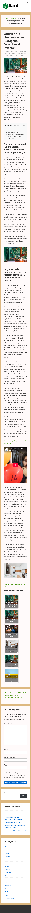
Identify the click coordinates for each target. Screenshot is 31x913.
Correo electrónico (9, 757)
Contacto (13, 909)
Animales (7, 853)
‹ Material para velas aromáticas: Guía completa (9, 695)
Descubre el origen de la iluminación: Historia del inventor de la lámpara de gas (15, 130)
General (13, 18)
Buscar (5, 792)
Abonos (7, 846)
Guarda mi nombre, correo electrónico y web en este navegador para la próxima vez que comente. (15, 775)
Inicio (7, 18)
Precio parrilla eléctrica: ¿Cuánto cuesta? (15, 830)
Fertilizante (8, 872)
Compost (7, 869)
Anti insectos (8, 856)
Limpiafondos (8, 879)
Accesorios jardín (9, 850)
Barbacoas (8, 859)
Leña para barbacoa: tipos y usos (13, 822)
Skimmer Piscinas (9, 898)
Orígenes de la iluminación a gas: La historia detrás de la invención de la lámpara (15, 136)
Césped (7, 866)
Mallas (6, 882)
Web (5, 765)
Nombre (6, 749)
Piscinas (7, 892)
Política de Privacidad (22, 909)
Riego (6, 895)
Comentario (8, 724)
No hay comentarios (17, 55)
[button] (23, 125)
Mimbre (7, 888)
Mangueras (8, 885)
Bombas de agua (9, 863)
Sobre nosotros (5, 909)
